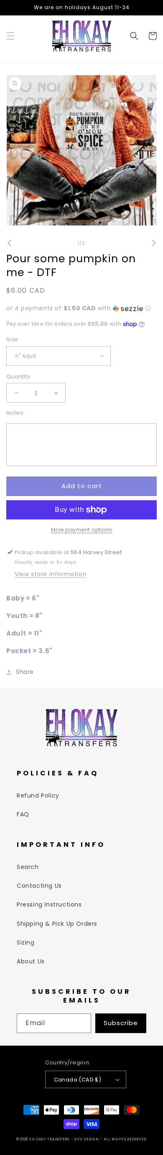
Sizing (26, 942)
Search (28, 867)
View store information (51, 574)
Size (12, 339)
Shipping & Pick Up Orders (57, 923)
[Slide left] (9, 243)
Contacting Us (39, 885)
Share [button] (25, 672)
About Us (31, 961)
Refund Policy (38, 795)
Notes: (15, 413)
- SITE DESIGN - (87, 1139)
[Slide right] (154, 243)
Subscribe (121, 1022)
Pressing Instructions (49, 904)
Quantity (18, 376)
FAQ (23, 814)
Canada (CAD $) (78, 1080)
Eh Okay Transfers (49, 1139)
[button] (10, 36)
